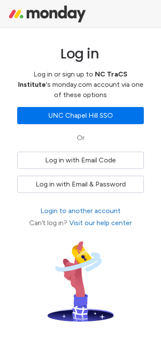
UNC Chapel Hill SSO (80, 115)
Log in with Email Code (80, 160)
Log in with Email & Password (81, 184)
